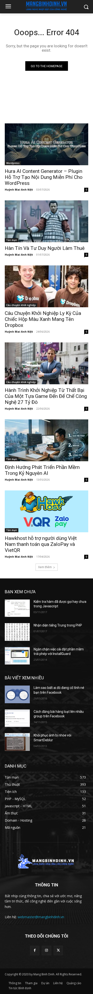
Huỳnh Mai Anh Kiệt (19, 189)
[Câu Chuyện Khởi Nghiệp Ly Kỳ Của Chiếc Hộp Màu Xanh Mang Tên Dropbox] (46, 286)
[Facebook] (34, 950)
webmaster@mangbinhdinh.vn (41, 917)
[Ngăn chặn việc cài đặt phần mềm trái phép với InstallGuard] (17, 656)
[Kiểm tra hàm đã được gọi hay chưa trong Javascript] (17, 608)
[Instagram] (46, 950)
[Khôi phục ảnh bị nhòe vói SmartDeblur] (17, 742)
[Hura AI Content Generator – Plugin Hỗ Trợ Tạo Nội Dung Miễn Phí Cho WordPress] (46, 144)
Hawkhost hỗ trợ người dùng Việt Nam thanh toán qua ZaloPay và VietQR (41, 544)
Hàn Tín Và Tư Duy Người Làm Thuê (45, 248)
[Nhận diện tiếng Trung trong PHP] (17, 632)
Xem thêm (45, 567)
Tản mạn (11, 240)
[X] (58, 950)
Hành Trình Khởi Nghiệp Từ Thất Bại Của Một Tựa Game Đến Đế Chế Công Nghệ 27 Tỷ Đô (46, 396)
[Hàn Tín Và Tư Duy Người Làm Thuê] (46, 221)
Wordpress (13, 163)
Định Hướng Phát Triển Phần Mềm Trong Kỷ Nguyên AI (42, 470)
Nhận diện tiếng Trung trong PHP (58, 625)
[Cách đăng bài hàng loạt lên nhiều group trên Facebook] (17, 718)
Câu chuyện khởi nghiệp (21, 305)
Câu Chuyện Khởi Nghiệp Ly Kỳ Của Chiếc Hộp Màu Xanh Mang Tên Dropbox (43, 319)
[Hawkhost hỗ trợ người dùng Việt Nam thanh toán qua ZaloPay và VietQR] (46, 511)
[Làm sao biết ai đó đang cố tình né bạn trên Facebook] (17, 694)
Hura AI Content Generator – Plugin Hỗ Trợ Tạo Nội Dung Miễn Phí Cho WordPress (44, 177)
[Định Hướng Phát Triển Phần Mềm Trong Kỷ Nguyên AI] (46, 440)
